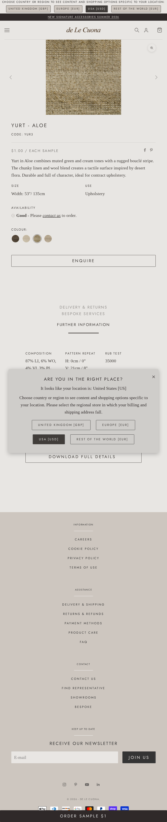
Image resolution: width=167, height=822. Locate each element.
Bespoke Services (83, 314)
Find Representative (83, 688)
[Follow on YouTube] (87, 784)
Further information (83, 324)
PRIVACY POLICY (83, 558)
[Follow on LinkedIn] (98, 784)
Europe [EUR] (68, 9)
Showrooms (84, 697)
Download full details (82, 457)
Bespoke (83, 707)
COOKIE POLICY (83, 549)
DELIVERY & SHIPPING (83, 604)
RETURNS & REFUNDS (83, 614)
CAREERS (83, 539)
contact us (52, 215)
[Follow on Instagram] (64, 784)
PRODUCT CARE (83, 632)
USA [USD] (96, 9)
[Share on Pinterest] (151, 150)
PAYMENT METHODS (83, 623)
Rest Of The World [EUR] (136, 9)
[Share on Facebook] (145, 150)
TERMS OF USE (84, 567)
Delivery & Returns (83, 307)
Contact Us (83, 679)
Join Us (139, 757)
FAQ (83, 642)
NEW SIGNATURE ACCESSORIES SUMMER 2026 (83, 17)
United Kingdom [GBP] (28, 9)
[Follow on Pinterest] (75, 784)
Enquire (83, 261)
